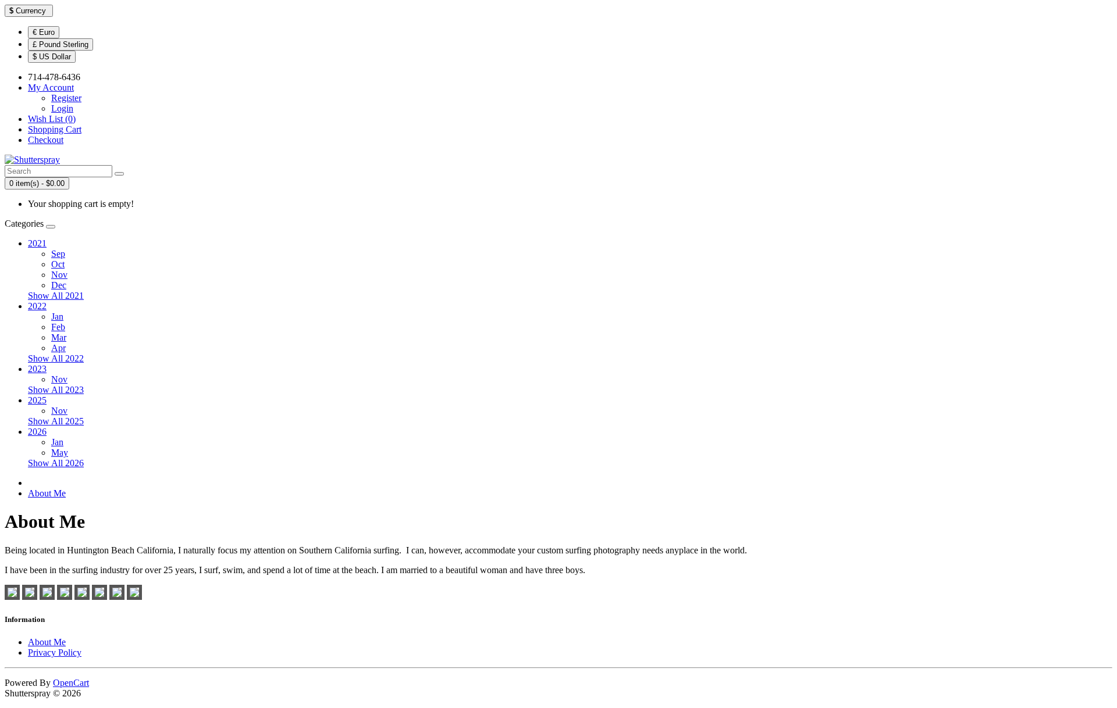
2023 (37, 369)
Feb (58, 327)
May (59, 452)
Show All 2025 (56, 421)
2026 (37, 432)
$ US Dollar (52, 56)
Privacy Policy (54, 652)
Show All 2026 (56, 463)
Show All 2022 (56, 358)
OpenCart (71, 683)
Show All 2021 (56, 296)
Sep (58, 254)
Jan (57, 316)
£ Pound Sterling (60, 44)
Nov (59, 275)
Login (62, 108)
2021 (37, 243)
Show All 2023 (56, 390)
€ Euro (44, 32)
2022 (37, 306)
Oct (58, 264)
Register (66, 98)
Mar (58, 337)
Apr (58, 348)
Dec (58, 285)
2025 (37, 400)
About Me (47, 493)
